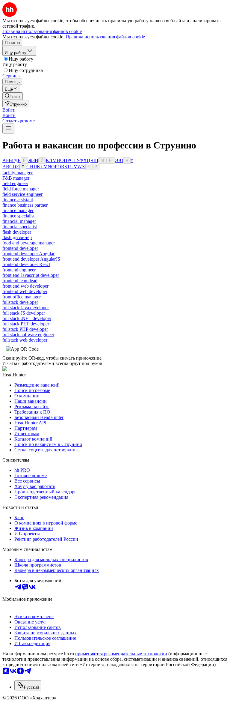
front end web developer (25, 286)
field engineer (15, 183)
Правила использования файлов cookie (105, 36)
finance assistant (17, 199)
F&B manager (15, 178)
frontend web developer (24, 291)
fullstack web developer (24, 340)
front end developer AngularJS (31, 259)
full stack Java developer (25, 307)
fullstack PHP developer (25, 329)
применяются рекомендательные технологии (121, 653)
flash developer (16, 232)
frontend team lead (19, 280)
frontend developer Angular (28, 253)
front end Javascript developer (30, 275)
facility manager (17, 172)
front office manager (21, 296)
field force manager (20, 188)
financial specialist (19, 226)
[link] (12, 96)
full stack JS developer (23, 313)
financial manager (19, 221)
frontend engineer (19, 269)
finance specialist (18, 215)
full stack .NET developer (26, 318)
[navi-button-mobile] (8, 128)
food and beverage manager (28, 242)
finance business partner (25, 205)
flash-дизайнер (17, 237)
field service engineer (22, 194)
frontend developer (20, 248)
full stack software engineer (28, 334)
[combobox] (27, 685)
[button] (9, 109)
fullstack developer (20, 302)
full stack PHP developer (25, 323)
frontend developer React (26, 264)
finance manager (18, 210)
